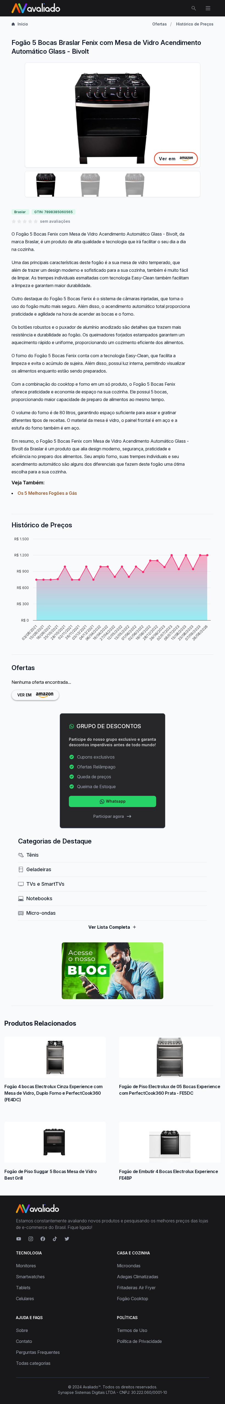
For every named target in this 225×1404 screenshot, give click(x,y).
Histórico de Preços (194, 24)
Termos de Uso (132, 1330)
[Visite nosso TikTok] (55, 1239)
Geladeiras (38, 869)
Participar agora (108, 816)
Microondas (128, 1265)
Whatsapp (115, 801)
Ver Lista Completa (109, 927)
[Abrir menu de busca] (193, 8)
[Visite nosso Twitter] (67, 1239)
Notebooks (39, 898)
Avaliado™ (92, 1387)
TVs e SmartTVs (45, 884)
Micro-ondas (41, 913)
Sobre (22, 1330)
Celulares (25, 1298)
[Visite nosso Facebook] (43, 1239)
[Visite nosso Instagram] (30, 1239)
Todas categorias (33, 1363)
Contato (24, 1341)
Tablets (23, 1287)
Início (23, 24)
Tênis (32, 855)
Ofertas (159, 24)
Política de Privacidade (139, 1341)
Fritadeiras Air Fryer (136, 1287)
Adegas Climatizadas (137, 1276)
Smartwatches (30, 1276)
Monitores (26, 1265)
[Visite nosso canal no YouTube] (18, 1239)
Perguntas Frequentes (38, 1352)
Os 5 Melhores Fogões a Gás (47, 493)
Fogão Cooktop (132, 1298)
